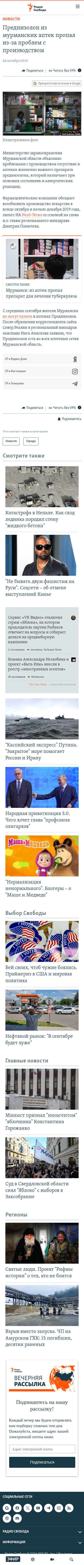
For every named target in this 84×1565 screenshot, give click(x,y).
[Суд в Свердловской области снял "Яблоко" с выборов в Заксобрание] (42, 1157)
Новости (11, 19)
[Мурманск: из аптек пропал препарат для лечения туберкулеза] (42, 259)
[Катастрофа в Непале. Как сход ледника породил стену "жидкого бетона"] (42, 486)
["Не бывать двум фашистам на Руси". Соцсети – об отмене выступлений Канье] (42, 555)
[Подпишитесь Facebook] (17, 1508)
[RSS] (69, 1508)
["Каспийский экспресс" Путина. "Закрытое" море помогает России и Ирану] (42, 718)
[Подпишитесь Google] (7, 1508)
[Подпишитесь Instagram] (58, 1508)
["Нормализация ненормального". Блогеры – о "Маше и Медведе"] (42, 855)
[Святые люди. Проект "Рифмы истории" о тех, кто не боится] (42, 1243)
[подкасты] (32, 1559)
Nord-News (32, 215)
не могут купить (17, 317)
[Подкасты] (7, 1518)
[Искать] (71, 1559)
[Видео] (52, 1559)
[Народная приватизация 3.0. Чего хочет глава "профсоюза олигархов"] (42, 787)
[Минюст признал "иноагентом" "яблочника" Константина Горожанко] (42, 1089)
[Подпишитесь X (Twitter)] (28, 1508)
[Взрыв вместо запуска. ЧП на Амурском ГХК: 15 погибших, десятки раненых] (42, 1305)
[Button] (32, 71)
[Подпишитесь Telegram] (48, 1508)
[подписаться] (17, 1518)
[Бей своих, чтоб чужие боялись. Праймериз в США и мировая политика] (42, 941)
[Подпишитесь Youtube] (38, 1508)
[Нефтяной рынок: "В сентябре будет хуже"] (42, 1010)
